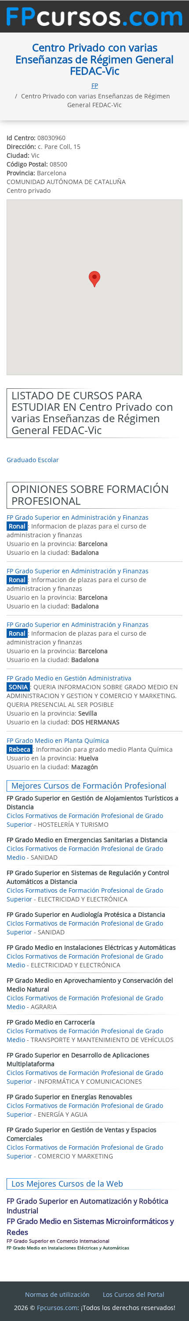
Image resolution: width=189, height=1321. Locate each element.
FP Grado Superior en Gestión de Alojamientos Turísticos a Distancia (92, 802)
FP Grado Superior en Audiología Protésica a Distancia (86, 914)
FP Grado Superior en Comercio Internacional (58, 1241)
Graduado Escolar (33, 460)
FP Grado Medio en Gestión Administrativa (69, 678)
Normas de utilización (57, 1294)
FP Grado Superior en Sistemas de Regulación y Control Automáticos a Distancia (88, 877)
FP (94, 85)
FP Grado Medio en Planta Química (58, 740)
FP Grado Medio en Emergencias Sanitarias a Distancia (87, 840)
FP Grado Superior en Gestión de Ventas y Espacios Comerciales (81, 1134)
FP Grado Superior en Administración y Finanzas (78, 517)
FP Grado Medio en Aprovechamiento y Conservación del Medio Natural (90, 984)
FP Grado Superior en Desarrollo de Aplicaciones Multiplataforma (78, 1059)
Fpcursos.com (57, 1307)
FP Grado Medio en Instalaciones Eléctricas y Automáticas (91, 947)
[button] (94, 279)
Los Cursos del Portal (133, 1294)
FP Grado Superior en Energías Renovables (69, 1097)
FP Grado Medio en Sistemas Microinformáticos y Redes (90, 1226)
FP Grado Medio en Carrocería (51, 1022)
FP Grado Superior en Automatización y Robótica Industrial (87, 1206)
